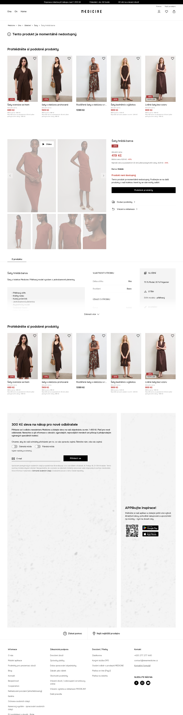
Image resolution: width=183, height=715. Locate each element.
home (24, 11)
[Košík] (173, 11)
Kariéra (11, 696)
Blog (10, 671)
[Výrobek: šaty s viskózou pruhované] (57, 79)
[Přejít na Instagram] (142, 683)
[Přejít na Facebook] (136, 683)
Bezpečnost (13, 681)
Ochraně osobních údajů (41, 471)
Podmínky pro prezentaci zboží (22, 665)
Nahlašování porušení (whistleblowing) (25, 691)
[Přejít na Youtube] (148, 683)
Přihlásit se (75, 458)
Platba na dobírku (100, 676)
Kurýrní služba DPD (100, 660)
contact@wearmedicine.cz (146, 660)
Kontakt (11, 676)
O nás (10, 655)
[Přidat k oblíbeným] (35, 58)
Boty (28, 17)
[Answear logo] (91, 11)
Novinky (10, 17)
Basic (59, 17)
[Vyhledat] (151, 11)
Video (49, 144)
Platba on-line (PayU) (101, 671)
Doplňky (36, 17)
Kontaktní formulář (142, 665)
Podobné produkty (143, 190)
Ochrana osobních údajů (19, 701)
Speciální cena (48, 17)
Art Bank (78, 17)
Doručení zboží (56, 655)
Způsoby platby (57, 660)
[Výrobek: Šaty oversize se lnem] (22, 79)
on (16, 11)
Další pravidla (56, 694)
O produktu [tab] (17, 259)
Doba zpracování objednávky (63, 665)
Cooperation (13, 686)
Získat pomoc (75, 633)
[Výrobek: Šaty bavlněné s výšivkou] (126, 79)
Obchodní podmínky (59, 676)
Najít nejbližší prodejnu (108, 633)
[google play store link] (150, 528)
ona (9, 11)
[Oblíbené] (166, 11)
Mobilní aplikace (15, 660)
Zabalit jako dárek (58, 671)
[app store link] (150, 534)
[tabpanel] (91, 289)
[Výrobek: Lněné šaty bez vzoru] (160, 79)
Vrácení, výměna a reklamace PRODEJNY (68, 689)
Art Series (67, 17)
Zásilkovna (97, 655)
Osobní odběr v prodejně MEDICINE (108, 665)
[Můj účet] (159, 11)
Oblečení (20, 17)
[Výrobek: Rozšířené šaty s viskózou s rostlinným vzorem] (91, 79)
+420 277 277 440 (143, 655)
